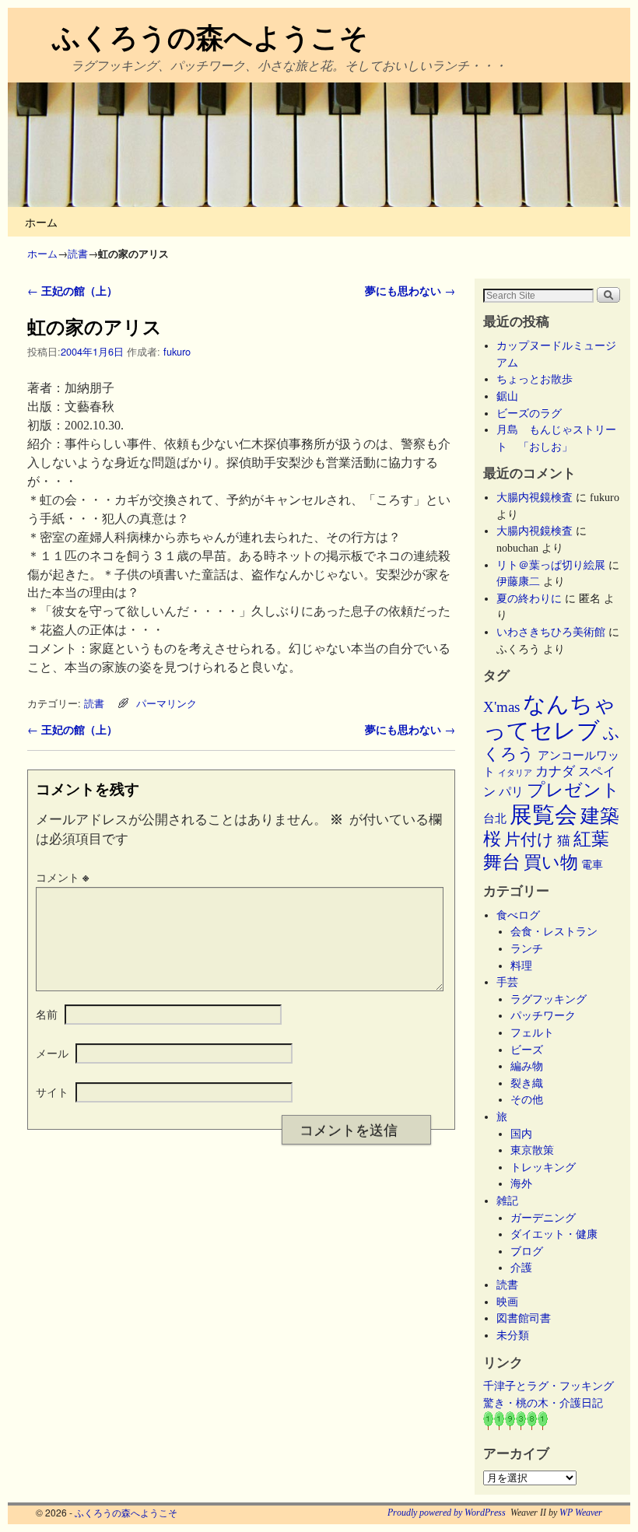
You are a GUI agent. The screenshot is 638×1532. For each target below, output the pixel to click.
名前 (47, 1014)
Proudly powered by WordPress (446, 1512)
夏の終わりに (529, 598)
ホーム (41, 221)
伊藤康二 (518, 581)
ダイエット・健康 (554, 1234)
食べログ (518, 915)
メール (52, 1052)
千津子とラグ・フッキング (548, 1386)
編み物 (526, 1066)
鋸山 (507, 396)
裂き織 (526, 1083)
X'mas (501, 707)
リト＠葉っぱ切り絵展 (550, 565)
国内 (521, 1133)
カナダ (555, 771)
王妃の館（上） (72, 290)
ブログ (526, 1251)
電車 (592, 864)
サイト (52, 1091)
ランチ (526, 948)
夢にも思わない (410, 290)
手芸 (507, 982)
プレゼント (573, 790)
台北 (495, 818)
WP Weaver (580, 1512)
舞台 (502, 861)
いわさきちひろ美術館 (550, 632)
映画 (507, 1301)
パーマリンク (166, 703)
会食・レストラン (554, 931)
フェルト (532, 1032)
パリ (511, 791)
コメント (62, 877)
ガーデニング (543, 1217)
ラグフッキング (548, 999)
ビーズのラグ (529, 413)
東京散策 (537, 1150)
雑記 (507, 1200)
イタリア (515, 773)
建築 (599, 815)
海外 (521, 1183)
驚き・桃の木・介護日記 (543, 1403)
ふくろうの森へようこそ (210, 36)
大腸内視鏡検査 (534, 497)
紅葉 (591, 839)
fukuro (177, 351)
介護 (521, 1267)
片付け (529, 839)
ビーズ (526, 1049)
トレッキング (543, 1167)
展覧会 (543, 814)
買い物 (551, 862)
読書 (78, 253)
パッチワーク (548, 1015)
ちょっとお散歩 (534, 379)
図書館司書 (523, 1318)
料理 (521, 965)
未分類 (512, 1335)
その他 (526, 1099)
